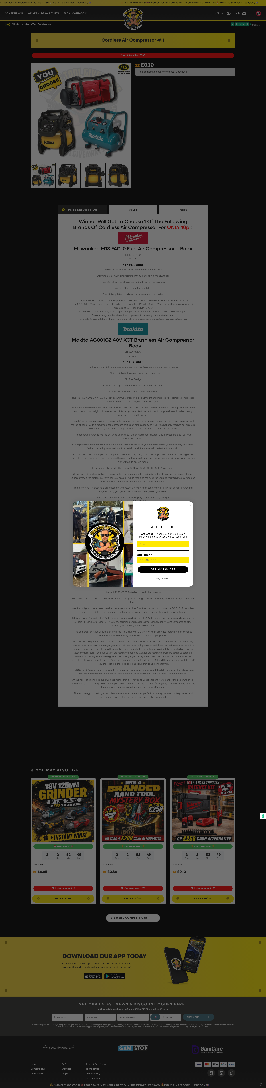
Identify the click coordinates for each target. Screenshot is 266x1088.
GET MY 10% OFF (163, 569)
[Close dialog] (189, 505)
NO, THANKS (163, 579)
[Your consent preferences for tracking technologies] (263, 816)
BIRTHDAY (144, 555)
